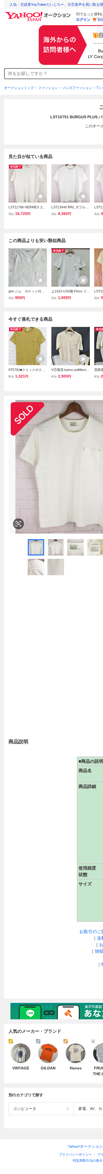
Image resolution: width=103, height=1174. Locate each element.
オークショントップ (19, 88)
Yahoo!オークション (85, 1146)
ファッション (48, 88)
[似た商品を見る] (18, 523)
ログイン (83, 20)
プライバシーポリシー (75, 1154)
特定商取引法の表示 (87, 1161)
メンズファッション (77, 88)
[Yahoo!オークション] (38, 13)
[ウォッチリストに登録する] (40, 196)
